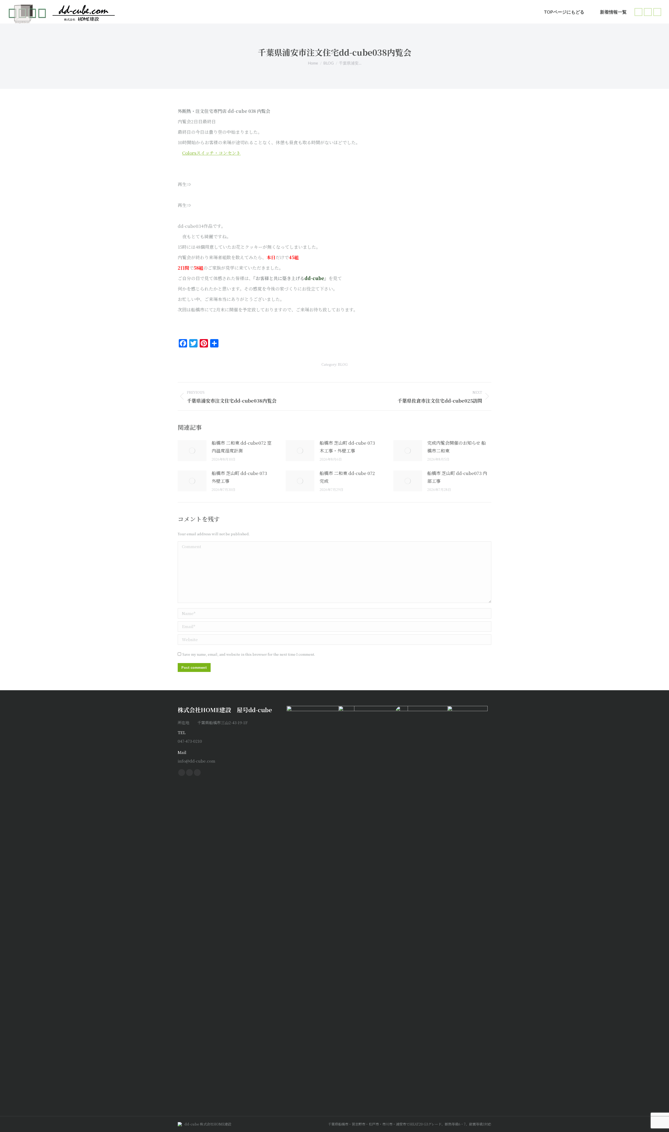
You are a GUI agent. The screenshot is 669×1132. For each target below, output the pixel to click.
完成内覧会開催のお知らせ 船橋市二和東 (456, 446)
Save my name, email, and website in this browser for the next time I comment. (248, 654)
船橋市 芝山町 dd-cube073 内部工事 (457, 477)
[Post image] (192, 450)
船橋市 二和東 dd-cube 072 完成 (347, 477)
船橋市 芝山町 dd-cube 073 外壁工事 (239, 477)
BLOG (343, 364)
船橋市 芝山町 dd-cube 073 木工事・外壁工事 (347, 446)
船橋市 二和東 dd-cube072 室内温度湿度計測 (242, 446)
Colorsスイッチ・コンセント (211, 152)
